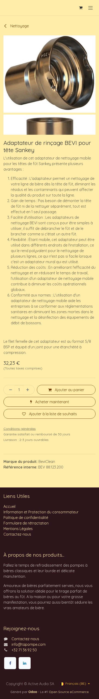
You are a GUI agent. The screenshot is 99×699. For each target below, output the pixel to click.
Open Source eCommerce (69, 692)
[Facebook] (10, 663)
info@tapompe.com (29, 644)
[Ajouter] (29, 389)
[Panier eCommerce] (80, 7)
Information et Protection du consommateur (41, 512)
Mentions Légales (18, 528)
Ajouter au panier (69, 389)
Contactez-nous (17, 534)
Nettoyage (19, 26)
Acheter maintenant (51, 401)
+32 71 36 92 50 (24, 650)
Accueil (9, 506)
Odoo (33, 692)
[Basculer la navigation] (90, 7)
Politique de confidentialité (25, 517)
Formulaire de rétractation (26, 523)
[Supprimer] (9, 389)
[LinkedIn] (25, 663)
